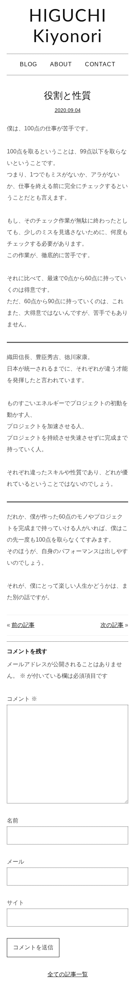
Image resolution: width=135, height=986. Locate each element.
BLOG (28, 64)
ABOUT (61, 64)
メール (15, 862)
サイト (15, 903)
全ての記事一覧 (68, 974)
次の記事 (111, 625)
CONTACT (100, 64)
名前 (12, 820)
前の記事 (23, 625)
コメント (22, 699)
